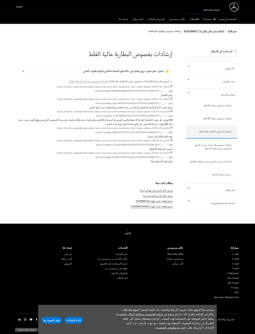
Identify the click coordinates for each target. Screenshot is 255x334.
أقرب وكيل (177, 263)
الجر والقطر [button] (230, 190)
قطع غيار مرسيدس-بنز (116, 268)
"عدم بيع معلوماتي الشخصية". (170, 327)
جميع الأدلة (232, 31)
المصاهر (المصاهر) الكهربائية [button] (223, 203)
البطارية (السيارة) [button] (228, 94)
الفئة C (235, 258)
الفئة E (235, 263)
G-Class (235, 287)
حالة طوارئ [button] (230, 68)
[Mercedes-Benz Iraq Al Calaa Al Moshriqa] (234, 7)
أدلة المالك (122, 278)
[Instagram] (25, 319)
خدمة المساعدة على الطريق (114, 263)
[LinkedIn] (19, 319)
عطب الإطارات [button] (228, 81)
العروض (68, 263)
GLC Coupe (233, 278)
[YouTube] (31, 319)
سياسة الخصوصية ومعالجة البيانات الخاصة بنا (139, 314)
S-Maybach (233, 273)
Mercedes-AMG (175, 254)
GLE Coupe (233, 282)
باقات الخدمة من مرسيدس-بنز (113, 258)
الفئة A (235, 254)
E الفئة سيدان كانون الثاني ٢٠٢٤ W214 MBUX (204, 31)
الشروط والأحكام (226, 319)
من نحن (68, 254)
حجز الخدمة (122, 254)
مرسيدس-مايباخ (175, 258)
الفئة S (235, 268)
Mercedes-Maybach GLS (226, 297)
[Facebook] (36, 319)
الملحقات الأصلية (119, 273)
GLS (237, 292)
